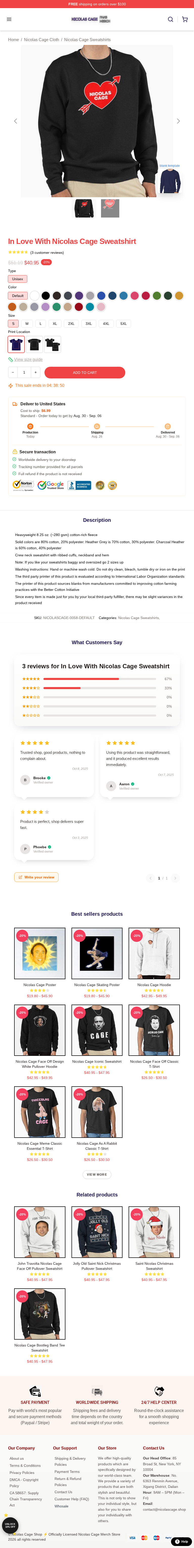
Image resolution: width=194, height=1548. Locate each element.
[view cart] (185, 19)
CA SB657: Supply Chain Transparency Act (26, 1499)
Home (13, 40)
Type (12, 271)
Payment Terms (67, 1472)
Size (11, 315)
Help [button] (184, 1541)
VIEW (39, 974)
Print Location (19, 332)
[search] (170, 19)
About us (17, 1458)
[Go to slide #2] (110, 208)
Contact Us (63, 1492)
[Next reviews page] (175, 878)
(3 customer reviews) (47, 253)
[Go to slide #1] (84, 208)
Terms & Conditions (25, 1465)
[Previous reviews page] (150, 878)
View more (97, 1174)
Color (12, 287)
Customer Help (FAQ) (72, 1499)
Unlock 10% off (10, 1525)
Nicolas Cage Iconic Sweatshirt (97, 1061)
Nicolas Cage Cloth (41, 40)
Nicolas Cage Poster (39, 985)
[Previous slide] (16, 121)
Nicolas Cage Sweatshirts (87, 40)
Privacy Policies (22, 1473)
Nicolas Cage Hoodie (154, 985)
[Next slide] (178, 121)
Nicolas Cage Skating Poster (97, 985)
